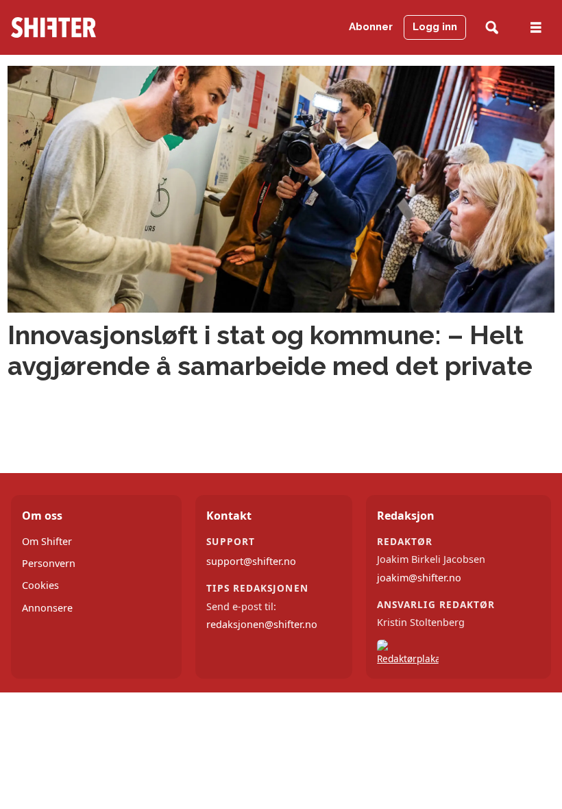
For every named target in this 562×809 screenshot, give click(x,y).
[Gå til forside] (89, 27)
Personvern (48, 563)
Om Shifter (47, 541)
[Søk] (491, 27)
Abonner (371, 27)
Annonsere (47, 607)
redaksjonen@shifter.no (261, 624)
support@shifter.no (251, 561)
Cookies (40, 585)
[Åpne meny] (536, 27)
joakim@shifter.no (419, 577)
